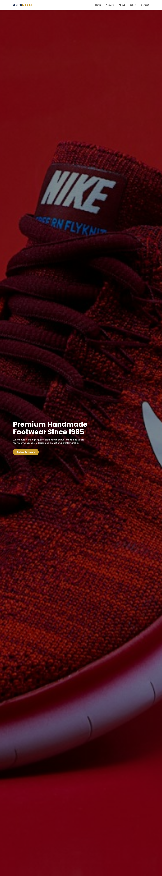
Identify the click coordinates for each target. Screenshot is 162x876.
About (122, 5)
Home (98, 5)
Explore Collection (26, 452)
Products (110, 5)
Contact (145, 5)
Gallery (133, 5)
